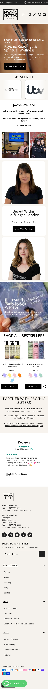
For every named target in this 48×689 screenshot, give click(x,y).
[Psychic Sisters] (10, 14)
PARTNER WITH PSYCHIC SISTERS (24, 400)
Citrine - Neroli (10, 375)
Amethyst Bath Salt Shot (36, 375)
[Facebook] (4, 534)
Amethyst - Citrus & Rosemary (4, 375)
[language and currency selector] (30, 14)
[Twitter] (29, 534)
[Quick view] (21, 341)
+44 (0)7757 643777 (13, 525)
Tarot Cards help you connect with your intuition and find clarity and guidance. (23, 313)
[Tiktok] (23, 534)
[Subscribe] (42, 554)
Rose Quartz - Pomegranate (15, 375)
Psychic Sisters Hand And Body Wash (12, 365)
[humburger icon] (23, 14)
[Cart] (44, 14)
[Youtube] (17, 534)
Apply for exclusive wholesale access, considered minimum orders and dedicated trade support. (24, 424)
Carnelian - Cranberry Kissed (20, 375)
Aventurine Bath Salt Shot (41, 375)
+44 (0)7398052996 (13, 508)
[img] (24, 446)
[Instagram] (10, 534)
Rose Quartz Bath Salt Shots (31, 375)
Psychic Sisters (19, 666)
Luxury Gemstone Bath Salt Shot (35, 365)
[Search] (39, 14)
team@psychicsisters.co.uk (18, 527)
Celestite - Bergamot (12, 380)
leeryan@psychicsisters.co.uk (19, 510)
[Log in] (35, 14)
